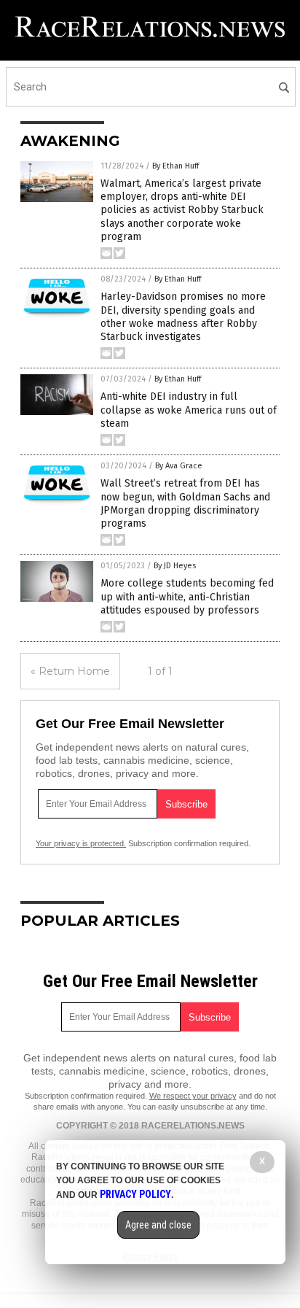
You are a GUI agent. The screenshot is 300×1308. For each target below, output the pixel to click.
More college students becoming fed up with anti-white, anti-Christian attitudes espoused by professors (187, 596)
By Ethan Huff (175, 166)
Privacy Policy (135, 1194)
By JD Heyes (175, 565)
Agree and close (158, 1225)
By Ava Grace (178, 466)
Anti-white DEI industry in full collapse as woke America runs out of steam (188, 409)
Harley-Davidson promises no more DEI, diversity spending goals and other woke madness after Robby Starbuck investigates (183, 316)
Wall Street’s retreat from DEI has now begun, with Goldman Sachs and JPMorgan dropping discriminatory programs (185, 503)
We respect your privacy (193, 1095)
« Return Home (70, 671)
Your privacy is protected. (81, 843)
